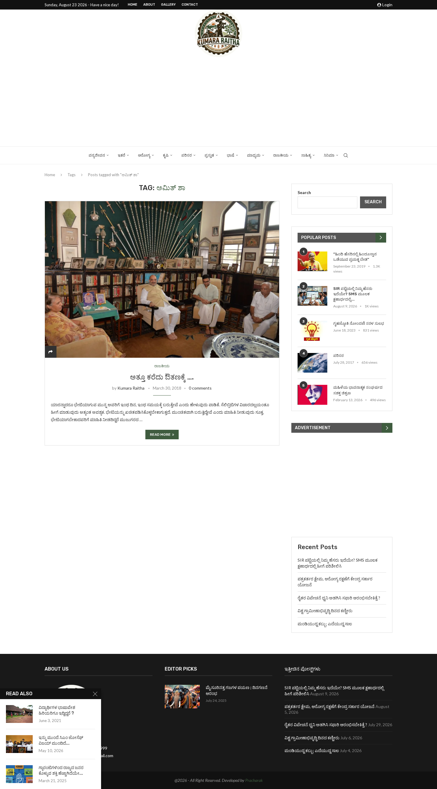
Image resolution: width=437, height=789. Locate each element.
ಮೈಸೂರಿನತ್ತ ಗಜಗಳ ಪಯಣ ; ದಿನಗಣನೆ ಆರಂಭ (237, 690)
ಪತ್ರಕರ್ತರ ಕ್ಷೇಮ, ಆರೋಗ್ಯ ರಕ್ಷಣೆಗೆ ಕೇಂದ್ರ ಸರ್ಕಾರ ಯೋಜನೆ (329, 706)
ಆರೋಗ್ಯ (144, 155)
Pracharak (254, 780)
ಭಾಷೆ (230, 155)
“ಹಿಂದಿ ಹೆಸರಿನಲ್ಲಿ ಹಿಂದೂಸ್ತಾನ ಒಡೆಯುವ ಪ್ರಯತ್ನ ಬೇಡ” (355, 257)
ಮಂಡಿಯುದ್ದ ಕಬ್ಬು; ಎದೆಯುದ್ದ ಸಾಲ (325, 623)
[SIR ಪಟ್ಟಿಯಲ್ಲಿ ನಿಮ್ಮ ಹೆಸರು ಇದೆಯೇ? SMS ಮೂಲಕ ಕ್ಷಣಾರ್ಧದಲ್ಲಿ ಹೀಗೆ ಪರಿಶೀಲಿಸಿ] (312, 296)
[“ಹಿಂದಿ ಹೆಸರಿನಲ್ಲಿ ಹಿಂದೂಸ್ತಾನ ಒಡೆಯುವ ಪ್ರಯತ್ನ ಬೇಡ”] (312, 261)
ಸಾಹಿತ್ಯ (306, 155)
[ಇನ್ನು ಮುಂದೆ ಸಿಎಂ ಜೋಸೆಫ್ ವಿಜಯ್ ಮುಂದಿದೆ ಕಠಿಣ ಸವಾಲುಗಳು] (19, 744)
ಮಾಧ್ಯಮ (253, 155)
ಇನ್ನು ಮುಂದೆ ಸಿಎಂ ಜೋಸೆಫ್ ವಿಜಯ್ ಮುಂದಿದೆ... (61, 740)
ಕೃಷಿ (166, 155)
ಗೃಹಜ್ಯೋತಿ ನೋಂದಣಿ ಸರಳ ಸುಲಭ (358, 323)
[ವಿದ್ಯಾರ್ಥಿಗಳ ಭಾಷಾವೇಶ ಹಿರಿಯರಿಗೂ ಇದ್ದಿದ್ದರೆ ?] (19, 714)
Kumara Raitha (130, 387)
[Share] (50, 351)
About (149, 5)
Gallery (168, 5)
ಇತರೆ (121, 155)
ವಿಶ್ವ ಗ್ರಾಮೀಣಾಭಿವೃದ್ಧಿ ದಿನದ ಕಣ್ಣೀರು (325, 610)
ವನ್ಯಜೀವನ (97, 155)
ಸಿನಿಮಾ (329, 155)
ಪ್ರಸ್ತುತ (209, 155)
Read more (160, 434)
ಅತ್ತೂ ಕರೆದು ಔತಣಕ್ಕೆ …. (162, 377)
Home (132, 5)
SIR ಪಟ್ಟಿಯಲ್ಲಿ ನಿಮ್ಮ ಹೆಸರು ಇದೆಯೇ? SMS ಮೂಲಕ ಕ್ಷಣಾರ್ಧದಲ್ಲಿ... (352, 293)
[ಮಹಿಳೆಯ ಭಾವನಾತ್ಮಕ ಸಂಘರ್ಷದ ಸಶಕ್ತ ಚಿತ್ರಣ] (312, 395)
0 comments (200, 387)
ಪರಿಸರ (186, 155)
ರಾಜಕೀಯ (280, 155)
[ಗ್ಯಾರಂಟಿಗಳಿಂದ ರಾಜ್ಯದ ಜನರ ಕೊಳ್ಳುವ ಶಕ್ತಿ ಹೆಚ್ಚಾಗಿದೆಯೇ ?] (19, 774)
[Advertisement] (218, 101)
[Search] (346, 155)
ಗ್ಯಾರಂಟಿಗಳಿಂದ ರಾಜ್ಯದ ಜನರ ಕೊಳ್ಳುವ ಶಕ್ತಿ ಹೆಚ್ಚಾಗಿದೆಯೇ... (61, 770)
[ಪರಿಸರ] (312, 363)
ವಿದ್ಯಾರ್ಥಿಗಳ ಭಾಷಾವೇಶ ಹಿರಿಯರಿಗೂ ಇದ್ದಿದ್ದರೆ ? (57, 710)
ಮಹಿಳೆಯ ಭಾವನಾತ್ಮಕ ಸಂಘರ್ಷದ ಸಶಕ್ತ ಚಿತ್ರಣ (358, 390)
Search (304, 192)
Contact (190, 5)
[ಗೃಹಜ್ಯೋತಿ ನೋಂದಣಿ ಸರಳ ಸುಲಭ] (312, 331)
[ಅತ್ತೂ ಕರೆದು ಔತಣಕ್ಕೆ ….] (162, 279)
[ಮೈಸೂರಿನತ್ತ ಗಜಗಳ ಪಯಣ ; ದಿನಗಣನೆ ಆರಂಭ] (182, 696)
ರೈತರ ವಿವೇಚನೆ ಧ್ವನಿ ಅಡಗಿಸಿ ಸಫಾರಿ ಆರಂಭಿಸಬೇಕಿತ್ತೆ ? (339, 597)
